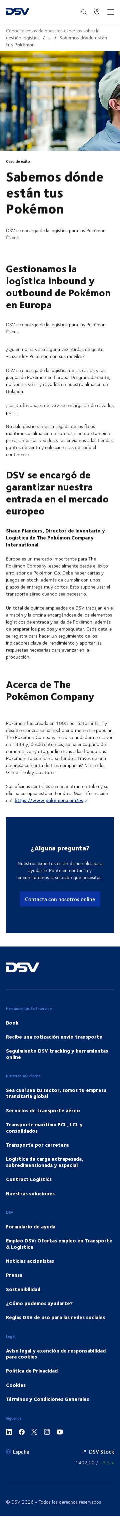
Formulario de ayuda (30, 1226)
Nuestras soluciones (30, 1193)
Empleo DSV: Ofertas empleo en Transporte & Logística (59, 1243)
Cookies (16, 1385)
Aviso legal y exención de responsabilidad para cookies (56, 1354)
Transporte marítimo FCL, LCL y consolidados (44, 1127)
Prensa (14, 1275)
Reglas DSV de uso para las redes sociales (55, 1317)
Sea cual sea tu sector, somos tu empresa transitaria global (56, 1093)
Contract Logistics (29, 1179)
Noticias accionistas (30, 1261)
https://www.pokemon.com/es (49, 800)
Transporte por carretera (37, 1145)
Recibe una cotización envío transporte (54, 1037)
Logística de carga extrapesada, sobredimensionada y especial (44, 1162)
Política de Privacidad (32, 1371)
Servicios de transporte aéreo (43, 1110)
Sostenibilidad (23, 1289)
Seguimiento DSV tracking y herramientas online (57, 1054)
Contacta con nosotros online (60, 899)
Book (12, 1023)
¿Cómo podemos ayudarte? (39, 1303)
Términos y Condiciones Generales (47, 1399)
